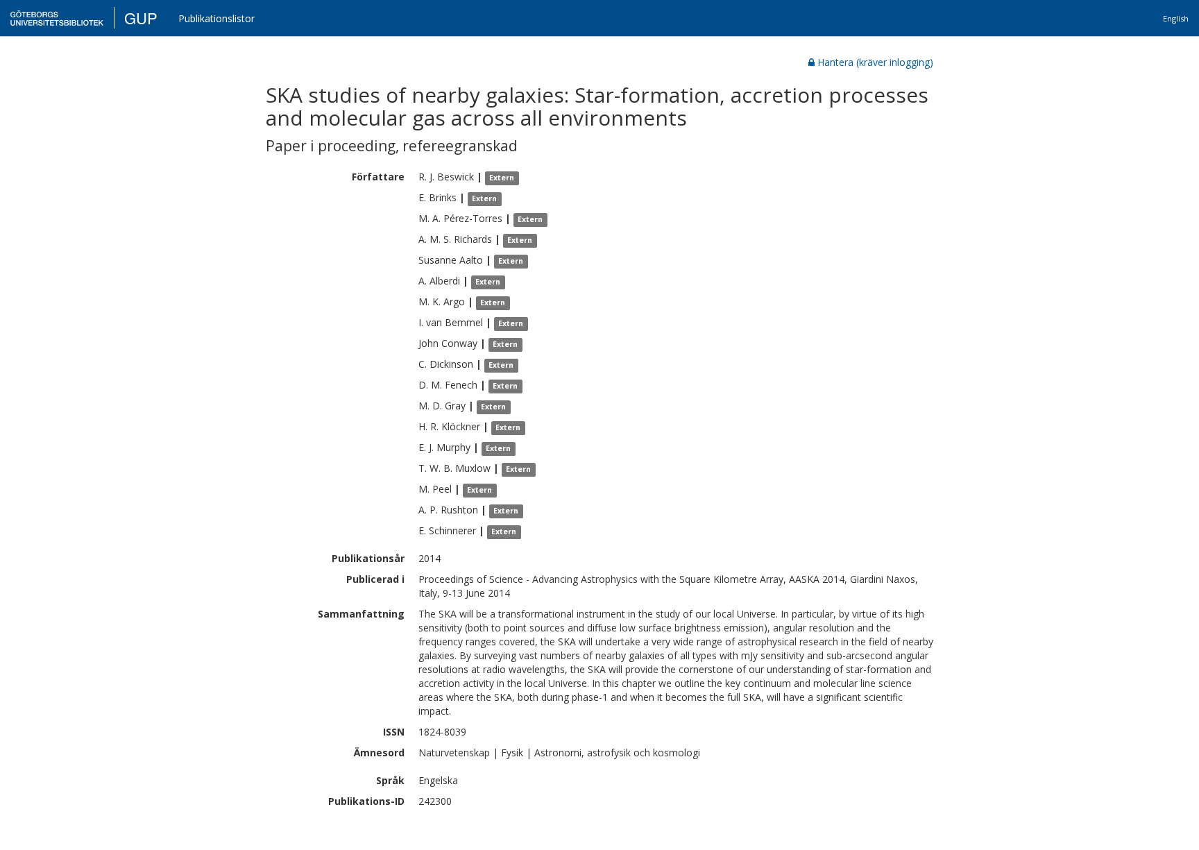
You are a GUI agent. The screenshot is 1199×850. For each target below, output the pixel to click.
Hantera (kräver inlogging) (875, 62)
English (1176, 18)
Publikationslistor (216, 18)
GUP (141, 17)
